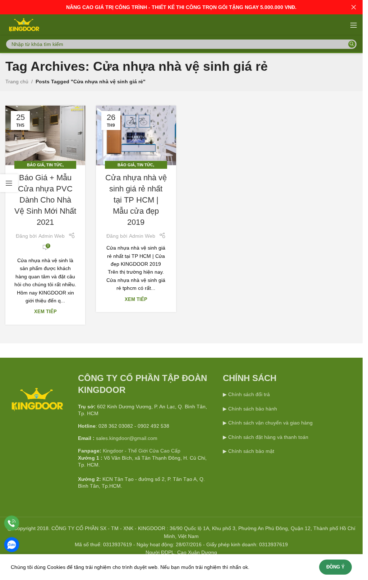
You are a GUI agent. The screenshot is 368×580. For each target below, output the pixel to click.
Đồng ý (335, 567)
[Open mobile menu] (353, 25)
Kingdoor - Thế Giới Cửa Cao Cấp (141, 451)
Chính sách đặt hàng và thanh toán (268, 437)
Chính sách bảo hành (252, 409)
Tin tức (54, 165)
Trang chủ (16, 81)
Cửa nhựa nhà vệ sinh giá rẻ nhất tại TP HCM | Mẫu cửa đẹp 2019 (136, 199)
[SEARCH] (351, 44)
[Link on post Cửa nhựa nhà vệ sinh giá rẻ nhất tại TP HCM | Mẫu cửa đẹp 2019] (136, 136)
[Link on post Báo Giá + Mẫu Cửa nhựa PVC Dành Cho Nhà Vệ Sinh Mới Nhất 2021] (45, 136)
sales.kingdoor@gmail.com (126, 438)
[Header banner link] (181, 7)
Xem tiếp (45, 311)
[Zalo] (12, 545)
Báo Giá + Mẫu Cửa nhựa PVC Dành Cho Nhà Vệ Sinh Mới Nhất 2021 (45, 199)
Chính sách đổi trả (248, 394)
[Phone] (12, 523)
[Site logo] (23, 25)
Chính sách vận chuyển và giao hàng (270, 423)
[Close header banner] (354, 7)
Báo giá (35, 165)
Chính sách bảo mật (251, 451)
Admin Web (51, 236)
